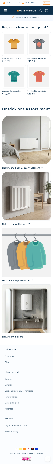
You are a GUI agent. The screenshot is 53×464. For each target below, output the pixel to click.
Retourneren (11, 397)
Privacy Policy (11, 431)
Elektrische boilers (12, 336)
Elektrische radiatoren (14, 224)
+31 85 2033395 (30, 3)
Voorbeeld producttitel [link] (11, 59)
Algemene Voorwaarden (16, 425)
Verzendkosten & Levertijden (19, 391)
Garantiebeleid (12, 403)
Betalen (8, 385)
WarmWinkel (22, 453)
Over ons (9, 356)
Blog (7, 362)
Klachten (9, 409)
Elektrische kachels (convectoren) (21, 167)
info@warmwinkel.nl (13, 3)
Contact (46, 3)
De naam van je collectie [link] (16, 280)
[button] (5, 10)
